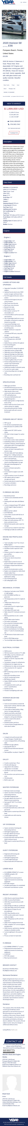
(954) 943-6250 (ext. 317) (14, 1102)
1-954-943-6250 (11, 1063)
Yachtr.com (14, 1030)
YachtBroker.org (20, 1124)
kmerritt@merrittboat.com (13, 1064)
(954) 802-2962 (9, 1104)
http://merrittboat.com (14, 1066)
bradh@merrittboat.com (13, 1105)
